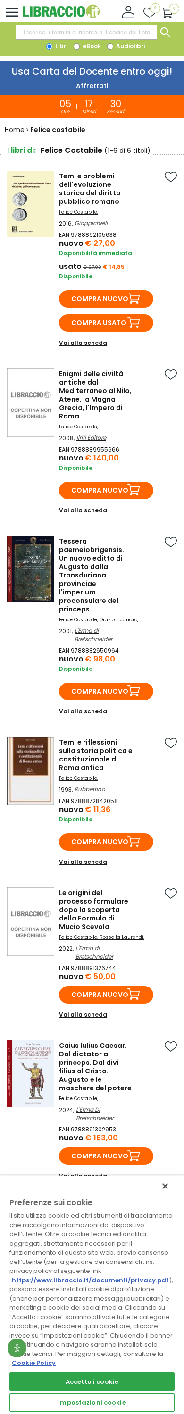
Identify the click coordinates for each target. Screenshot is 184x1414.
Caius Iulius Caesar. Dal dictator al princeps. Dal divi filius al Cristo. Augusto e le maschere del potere (95, 1067)
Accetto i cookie (92, 1381)
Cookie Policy (34, 1362)
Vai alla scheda (83, 343)
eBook (91, 46)
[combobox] (86, 32)
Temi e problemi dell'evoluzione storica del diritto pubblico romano (90, 188)
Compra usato (98, 322)
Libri (60, 46)
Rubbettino (90, 789)
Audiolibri (130, 46)
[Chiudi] (165, 1186)
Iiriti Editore (91, 438)
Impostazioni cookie (91, 1402)
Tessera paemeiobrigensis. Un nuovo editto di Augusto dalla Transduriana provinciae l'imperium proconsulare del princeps (91, 575)
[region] (92, 1294)
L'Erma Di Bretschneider (95, 1113)
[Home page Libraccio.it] (61, 16)
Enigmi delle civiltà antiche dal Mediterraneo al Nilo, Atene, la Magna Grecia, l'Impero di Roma (95, 395)
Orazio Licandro (118, 619)
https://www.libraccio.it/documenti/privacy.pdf (90, 1280)
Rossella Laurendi (121, 937)
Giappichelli (91, 223)
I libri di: (21, 150)
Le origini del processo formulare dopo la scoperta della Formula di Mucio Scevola (93, 909)
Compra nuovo (99, 298)
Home (15, 129)
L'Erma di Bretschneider (93, 635)
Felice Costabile (78, 212)
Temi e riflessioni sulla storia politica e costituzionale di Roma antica (96, 754)
